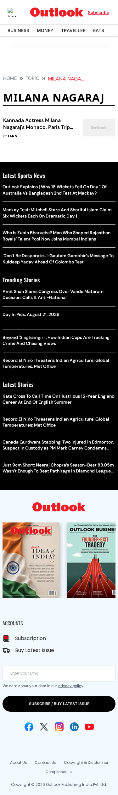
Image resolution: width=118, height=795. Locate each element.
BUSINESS (18, 30)
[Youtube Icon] (89, 727)
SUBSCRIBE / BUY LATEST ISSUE (59, 703)
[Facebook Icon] (29, 727)
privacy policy (70, 685)
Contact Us (45, 762)
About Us (18, 762)
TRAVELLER (73, 30)
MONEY (45, 30)
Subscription (30, 638)
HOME (10, 78)
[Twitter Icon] (44, 727)
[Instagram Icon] (59, 727)
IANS (12, 136)
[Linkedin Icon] (74, 727)
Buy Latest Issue (34, 650)
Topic (32, 78)
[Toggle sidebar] (17, 12)
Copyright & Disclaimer (86, 762)
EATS (98, 30)
